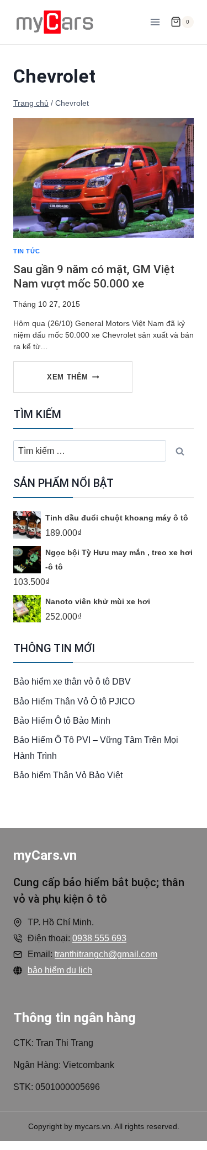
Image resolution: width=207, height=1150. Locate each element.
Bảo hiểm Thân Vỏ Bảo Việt (68, 775)
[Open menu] (155, 21)
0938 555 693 (99, 938)
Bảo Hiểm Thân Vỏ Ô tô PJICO (74, 701)
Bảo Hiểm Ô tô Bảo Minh (61, 720)
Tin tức (26, 251)
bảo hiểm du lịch (60, 970)
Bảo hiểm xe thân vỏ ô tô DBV (72, 681)
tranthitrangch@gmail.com (106, 954)
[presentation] (103, 178)
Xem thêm (79, 382)
